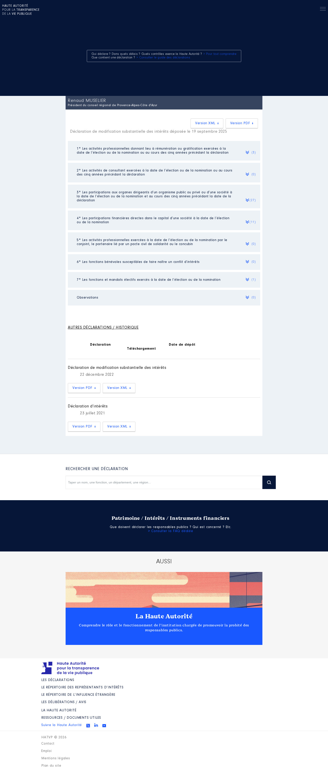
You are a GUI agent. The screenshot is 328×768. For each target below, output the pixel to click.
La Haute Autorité (164, 616)
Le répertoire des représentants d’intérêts (82, 687)
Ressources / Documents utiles (71, 718)
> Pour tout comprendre (220, 54)
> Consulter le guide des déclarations (163, 57)
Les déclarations (57, 680)
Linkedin (96, 725)
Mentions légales (55, 758)
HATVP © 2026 (53, 737)
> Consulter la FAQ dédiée (170, 531)
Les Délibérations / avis (63, 702)
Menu (323, 9)
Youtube (104, 725)
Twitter (88, 725)
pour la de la (20, 10)
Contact (47, 743)
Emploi (46, 751)
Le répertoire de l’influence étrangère (78, 695)
